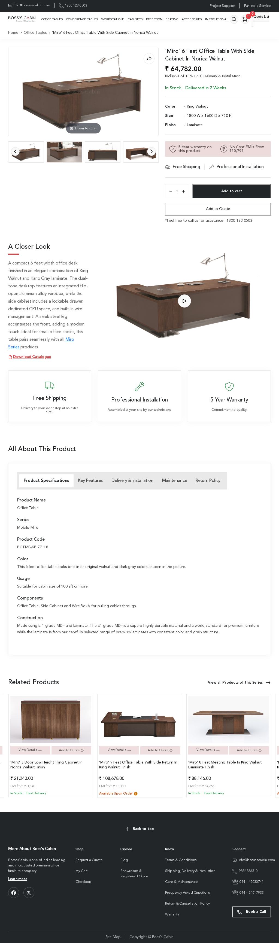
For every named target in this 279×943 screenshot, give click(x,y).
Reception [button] (154, 19)
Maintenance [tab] (174, 481)
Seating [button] (172, 19)
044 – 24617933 (251, 893)
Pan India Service (257, 6)
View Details (28, 750)
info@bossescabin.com (32, 5)
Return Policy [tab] (208, 481)
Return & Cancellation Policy (187, 903)
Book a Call (255, 912)
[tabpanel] (139, 566)
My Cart (81, 871)
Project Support (222, 6)
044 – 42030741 (251, 882)
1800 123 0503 (76, 5)
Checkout (83, 882)
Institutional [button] (216, 19)
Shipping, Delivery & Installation (190, 871)
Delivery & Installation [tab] (132, 481)
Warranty (172, 914)
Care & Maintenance (181, 882)
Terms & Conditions (180, 860)
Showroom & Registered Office (134, 873)
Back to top (143, 829)
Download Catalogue (32, 357)
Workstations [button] (113, 19)
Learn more (17, 879)
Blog (124, 860)
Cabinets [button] (135, 19)
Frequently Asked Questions (187, 893)
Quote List (260, 15)
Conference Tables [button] (82, 19)
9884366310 (248, 871)
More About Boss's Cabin (32, 849)
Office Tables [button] (52, 19)
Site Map (113, 937)
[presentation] (15, 151)
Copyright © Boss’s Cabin (151, 937)
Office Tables (35, 33)
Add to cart (231, 191)
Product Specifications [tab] (46, 481)
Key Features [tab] (90, 481)
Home (13, 33)
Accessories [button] (192, 19)
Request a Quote (89, 860)
